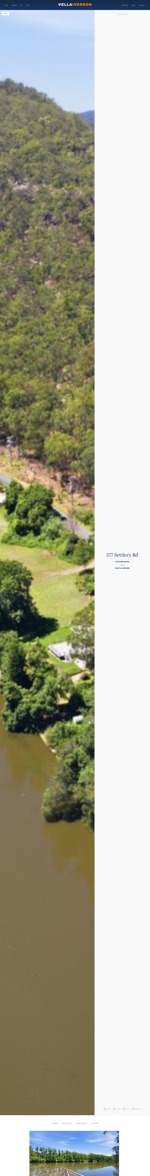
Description (67, 1123)
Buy (21, 5)
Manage (14, 5)
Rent (27, 5)
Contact (142, 5)
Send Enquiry (81, 1123)
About (134, 5)
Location (94, 1123)
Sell (6, 5)
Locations (124, 5)
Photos (55, 1123)
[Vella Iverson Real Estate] (75, 5)
